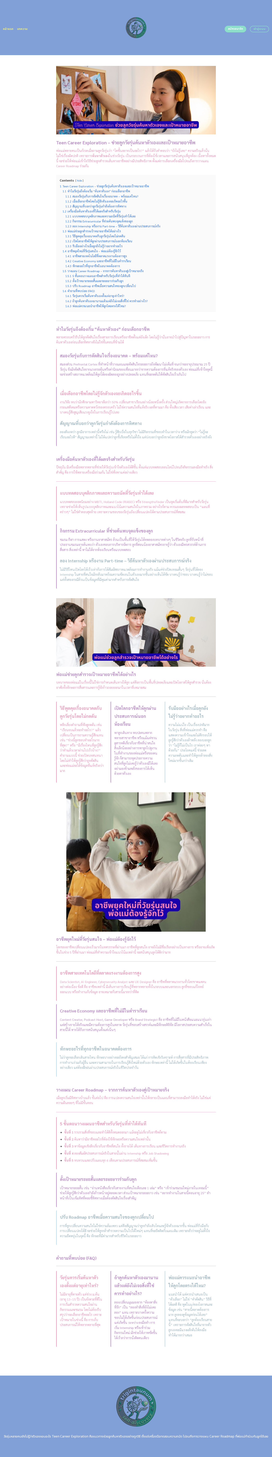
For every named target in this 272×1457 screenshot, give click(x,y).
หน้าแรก (8, 29)
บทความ (22, 29)
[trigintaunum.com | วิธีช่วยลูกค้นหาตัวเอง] (136, 27)
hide (79, 180)
